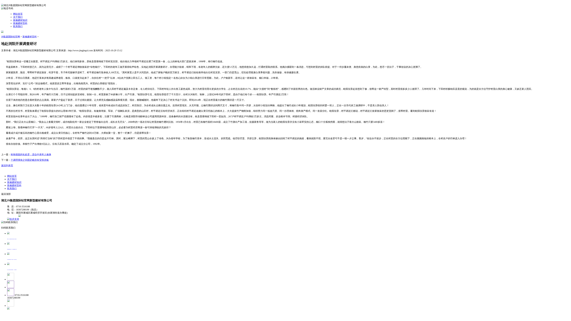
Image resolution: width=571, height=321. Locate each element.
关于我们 (18, 17)
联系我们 (18, 26)
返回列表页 (7, 165)
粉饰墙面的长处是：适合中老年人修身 (31, 154)
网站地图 (13, 216)
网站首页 (18, 14)
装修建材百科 (20, 23)
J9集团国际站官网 (10, 36)
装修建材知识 (20, 20)
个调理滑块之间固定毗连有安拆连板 (30, 160)
